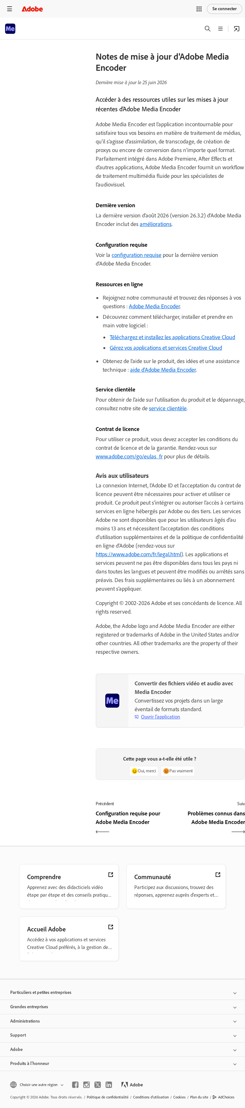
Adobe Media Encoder (154, 306)
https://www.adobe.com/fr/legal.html (138, 554)
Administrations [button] (25, 1021)
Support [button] (18, 1035)
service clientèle (168, 408)
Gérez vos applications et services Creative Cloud (166, 347)
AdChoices (226, 1097)
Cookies (179, 1097)
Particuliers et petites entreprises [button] (40, 992)
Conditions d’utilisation (151, 1097)
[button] (199, 9)
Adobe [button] (16, 1049)
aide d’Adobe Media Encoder (163, 369)
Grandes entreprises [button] (29, 1007)
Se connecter (224, 8)
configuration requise (136, 255)
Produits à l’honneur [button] (29, 1063)
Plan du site (199, 1097)
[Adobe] (32, 9)
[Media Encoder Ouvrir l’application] (237, 29)
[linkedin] (109, 1085)
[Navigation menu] (9, 9)
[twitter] (97, 1085)
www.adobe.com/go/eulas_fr (129, 456)
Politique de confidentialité (108, 1097)
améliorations (156, 224)
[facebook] (75, 1085)
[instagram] (86, 1085)
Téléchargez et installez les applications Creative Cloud (172, 337)
